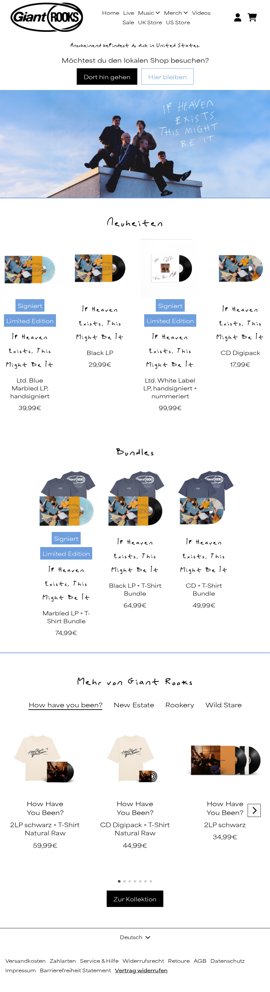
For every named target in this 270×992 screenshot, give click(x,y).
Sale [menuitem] (128, 22)
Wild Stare (223, 704)
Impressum (20, 970)
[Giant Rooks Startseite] (47, 17)
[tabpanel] (135, 803)
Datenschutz (227, 960)
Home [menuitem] (110, 12)
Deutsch (131, 937)
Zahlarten (63, 960)
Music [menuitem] (146, 12)
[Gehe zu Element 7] (150, 881)
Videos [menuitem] (201, 12)
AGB (200, 960)
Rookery (179, 704)
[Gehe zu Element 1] (119, 881)
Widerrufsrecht (143, 960)
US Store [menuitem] (178, 22)
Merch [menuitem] (173, 12)
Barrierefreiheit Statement (75, 970)
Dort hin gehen (107, 76)
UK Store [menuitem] (150, 22)
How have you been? (65, 704)
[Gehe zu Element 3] (129, 881)
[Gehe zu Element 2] (124, 881)
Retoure (179, 960)
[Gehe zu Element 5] (140, 881)
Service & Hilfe (99, 960)
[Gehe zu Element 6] (145, 881)
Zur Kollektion (135, 898)
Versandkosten (25, 960)
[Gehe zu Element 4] (135, 881)
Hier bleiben (167, 76)
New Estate (134, 704)
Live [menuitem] (128, 12)
